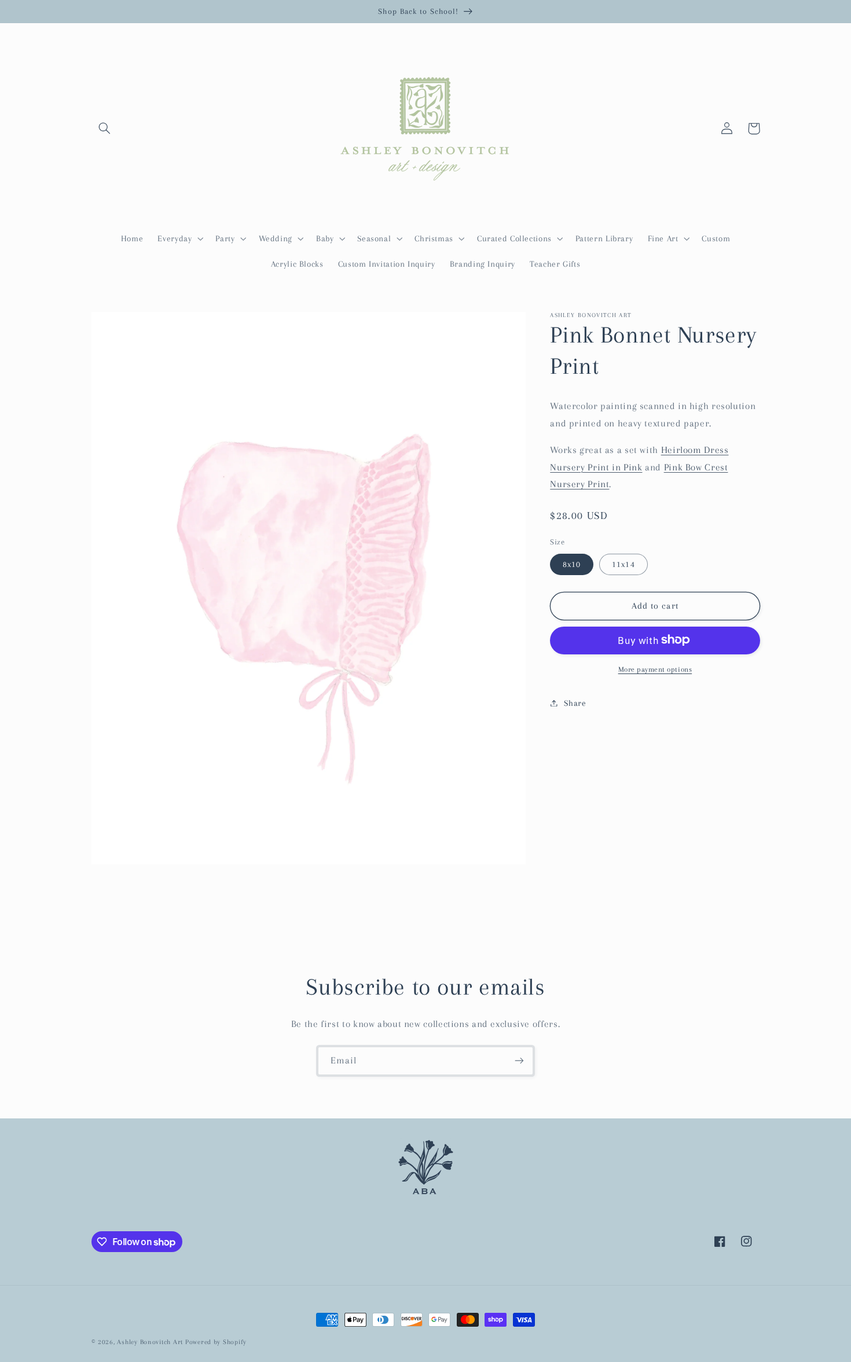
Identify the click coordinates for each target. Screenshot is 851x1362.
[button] (104, 128)
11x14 (623, 564)
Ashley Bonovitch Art (150, 1342)
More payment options (655, 669)
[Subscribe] (519, 1061)
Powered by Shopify (216, 1342)
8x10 (572, 564)
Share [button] (575, 702)
